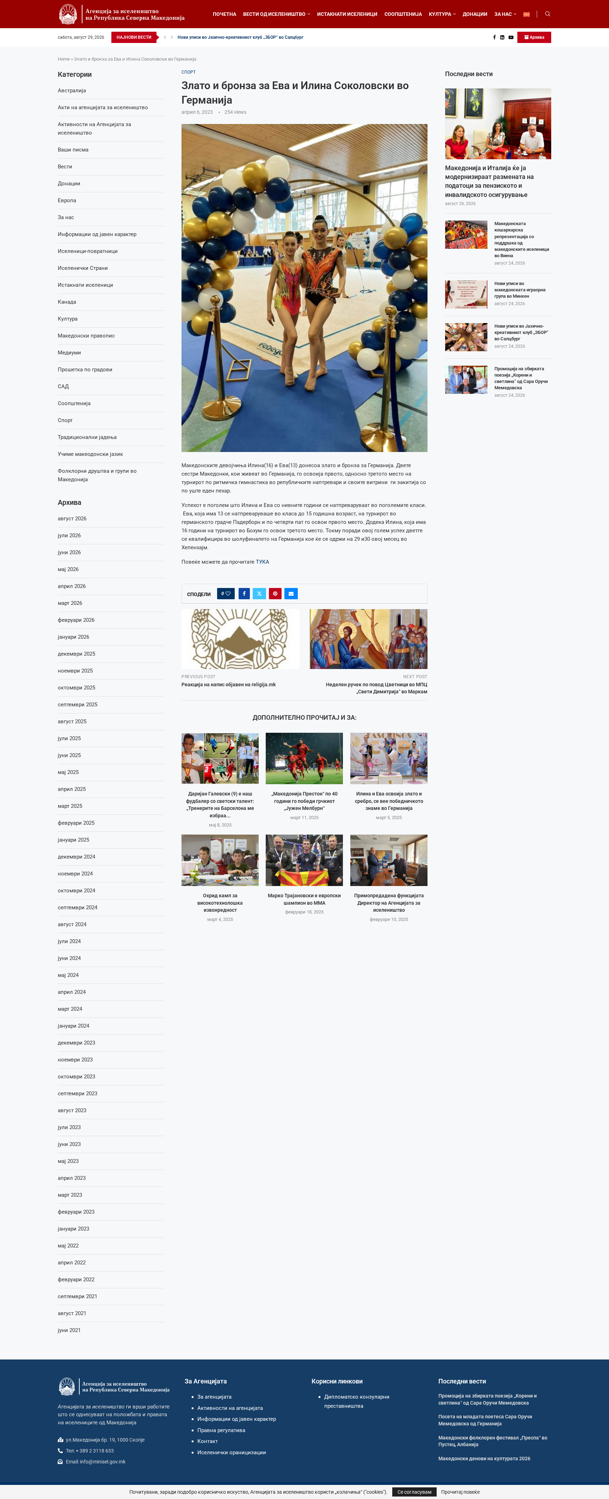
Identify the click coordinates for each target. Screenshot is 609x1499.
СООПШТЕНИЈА (403, 14)
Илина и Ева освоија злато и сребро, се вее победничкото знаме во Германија (389, 801)
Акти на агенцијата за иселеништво (103, 107)
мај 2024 (68, 975)
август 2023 (72, 1110)
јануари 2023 (73, 1229)
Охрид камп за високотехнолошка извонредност (220, 903)
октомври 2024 (76, 890)
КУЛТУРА (440, 14)
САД (63, 386)
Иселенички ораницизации (231, 1452)
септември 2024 (77, 907)
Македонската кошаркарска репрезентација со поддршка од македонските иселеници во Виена (521, 239)
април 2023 (72, 1178)
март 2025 (70, 806)
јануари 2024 (73, 1026)
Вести (65, 166)
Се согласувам (414, 1492)
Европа (67, 200)
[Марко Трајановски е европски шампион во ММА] (304, 860)
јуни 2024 (69, 958)
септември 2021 (77, 1296)
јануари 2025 (73, 840)
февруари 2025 (76, 823)
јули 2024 (69, 941)
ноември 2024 (75, 874)
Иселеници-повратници (88, 251)
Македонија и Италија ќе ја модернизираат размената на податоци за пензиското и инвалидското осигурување (489, 181)
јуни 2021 (69, 1330)
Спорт (65, 420)
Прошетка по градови (85, 369)
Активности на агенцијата (230, 1408)
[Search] (547, 14)
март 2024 (70, 1009)
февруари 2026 (76, 620)
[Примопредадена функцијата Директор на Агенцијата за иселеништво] (388, 860)
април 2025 (72, 789)
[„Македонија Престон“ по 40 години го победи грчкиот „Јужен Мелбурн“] (304, 758)
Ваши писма (73, 150)
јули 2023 (69, 1127)
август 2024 (72, 924)
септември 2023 (77, 1093)
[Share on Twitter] (259, 593)
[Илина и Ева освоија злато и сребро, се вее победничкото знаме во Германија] (388, 758)
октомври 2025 (76, 688)
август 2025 (72, 721)
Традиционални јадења (87, 437)
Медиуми (69, 352)
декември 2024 (76, 857)
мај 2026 (68, 569)
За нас (66, 217)
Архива (536, 37)
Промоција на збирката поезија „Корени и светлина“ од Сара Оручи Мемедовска (521, 378)
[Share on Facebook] (244, 593)
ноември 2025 (75, 671)
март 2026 (70, 603)
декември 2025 (76, 654)
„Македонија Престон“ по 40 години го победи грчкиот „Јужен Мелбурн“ (304, 801)
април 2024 (72, 992)
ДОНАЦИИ (475, 14)
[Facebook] (494, 37)
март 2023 (70, 1195)
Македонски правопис (86, 336)
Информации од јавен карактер (97, 234)
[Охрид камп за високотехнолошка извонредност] (220, 860)
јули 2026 (69, 535)
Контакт (207, 1441)
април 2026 (72, 586)
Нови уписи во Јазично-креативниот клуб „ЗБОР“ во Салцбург (240, 37)
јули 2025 (69, 738)
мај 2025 (68, 772)
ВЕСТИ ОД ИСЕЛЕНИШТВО (274, 14)
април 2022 (72, 1262)
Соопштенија (74, 403)
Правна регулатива (221, 1430)
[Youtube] (511, 37)
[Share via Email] (291, 593)
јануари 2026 (73, 637)
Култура (68, 319)
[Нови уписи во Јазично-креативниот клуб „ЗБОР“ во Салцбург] (466, 337)
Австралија (72, 90)
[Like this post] (228, 593)
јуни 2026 (69, 552)
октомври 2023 (76, 1076)
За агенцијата (214, 1397)
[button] (165, 37)
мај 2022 (68, 1246)
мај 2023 (68, 1161)
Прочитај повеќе (460, 1491)
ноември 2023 (75, 1060)
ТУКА (262, 562)
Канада (67, 302)
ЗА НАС (503, 14)
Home (64, 59)
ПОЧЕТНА (224, 14)
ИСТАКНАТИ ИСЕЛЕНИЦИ (347, 14)
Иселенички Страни (83, 268)
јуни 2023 (69, 1144)
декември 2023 (76, 1043)
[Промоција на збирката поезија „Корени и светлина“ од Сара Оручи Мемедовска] (466, 380)
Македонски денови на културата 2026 (484, 1458)
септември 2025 (77, 704)
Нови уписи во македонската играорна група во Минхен (520, 290)
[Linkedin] (502, 37)
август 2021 (72, 1313)
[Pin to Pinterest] (275, 593)
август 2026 (72, 518)
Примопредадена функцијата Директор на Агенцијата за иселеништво (389, 903)
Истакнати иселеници (85, 285)
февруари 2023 (76, 1212)
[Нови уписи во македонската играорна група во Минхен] (466, 294)
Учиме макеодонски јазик (90, 454)
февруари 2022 (76, 1279)
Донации (69, 183)
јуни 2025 (69, 755)
